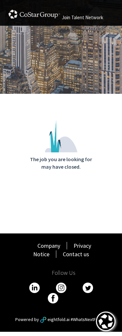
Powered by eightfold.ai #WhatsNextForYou (61, 319)
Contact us (76, 254)
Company (48, 245)
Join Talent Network (82, 17)
